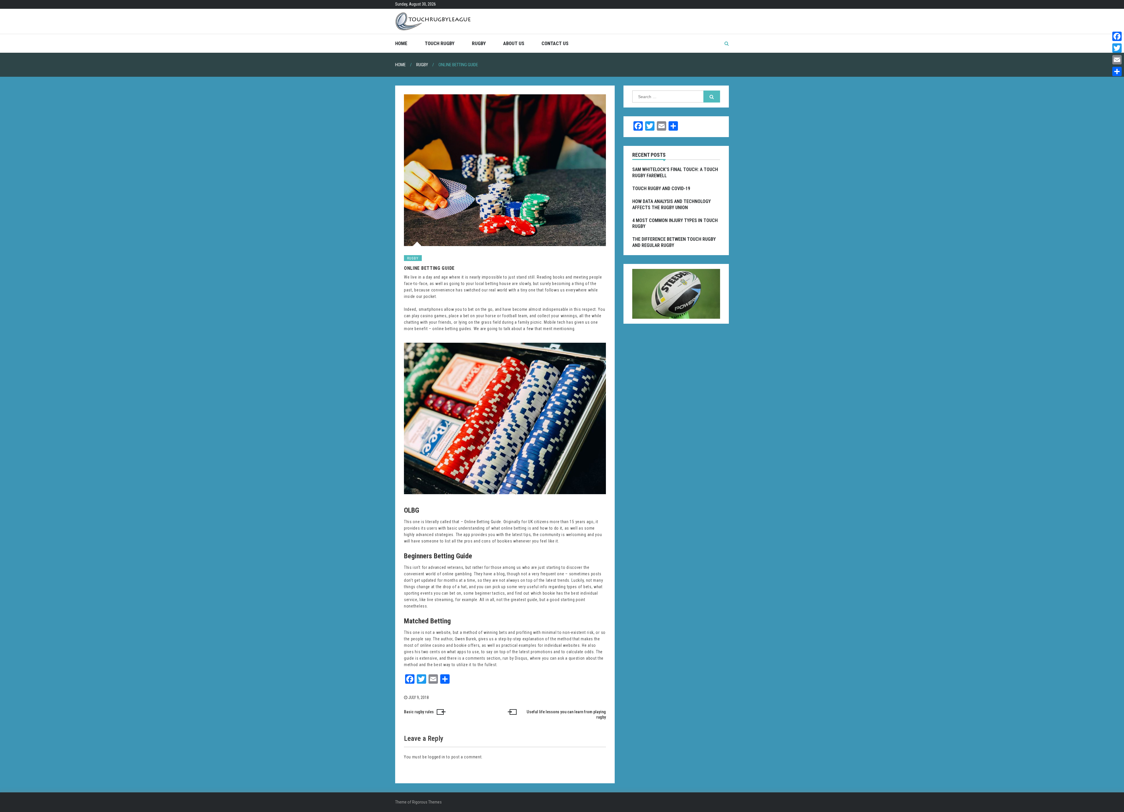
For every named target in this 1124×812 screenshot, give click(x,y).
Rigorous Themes (427, 802)
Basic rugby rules (419, 711)
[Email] (1117, 60)
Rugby (479, 43)
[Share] (1117, 71)
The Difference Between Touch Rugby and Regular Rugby (674, 242)
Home (401, 43)
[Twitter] (1117, 48)
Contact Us (555, 43)
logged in (436, 757)
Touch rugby (440, 43)
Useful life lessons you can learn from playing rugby (566, 714)
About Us (513, 43)
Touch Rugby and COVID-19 (661, 188)
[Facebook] (1117, 36)
